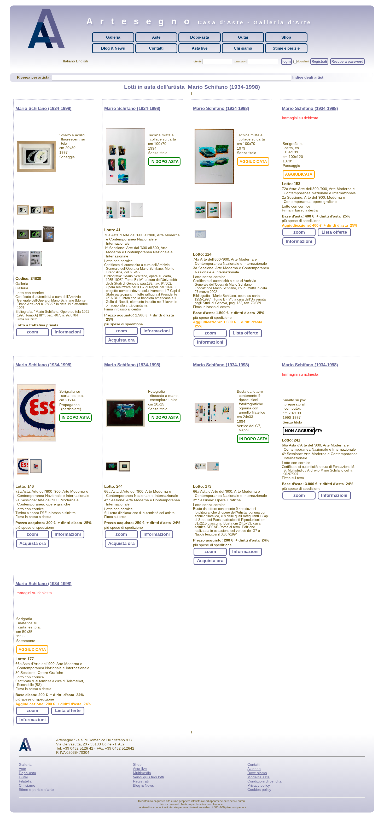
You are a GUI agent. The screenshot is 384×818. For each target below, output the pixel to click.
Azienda (254, 769)
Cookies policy (259, 789)
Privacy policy (258, 785)
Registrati (319, 61)
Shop (286, 37)
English (82, 61)
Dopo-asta (199, 37)
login (286, 61)
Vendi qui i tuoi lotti (148, 777)
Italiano (69, 61)
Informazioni (68, 331)
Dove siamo (257, 773)
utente (197, 61)
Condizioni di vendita (264, 781)
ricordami (303, 61)
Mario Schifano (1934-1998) (43, 108)
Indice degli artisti (308, 77)
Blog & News (113, 48)
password (241, 61)
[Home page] (47, 28)
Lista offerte (245, 333)
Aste (156, 37)
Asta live (199, 48)
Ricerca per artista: (34, 77)
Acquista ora (121, 340)
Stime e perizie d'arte (36, 789)
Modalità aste (258, 777)
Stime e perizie (286, 48)
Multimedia (142, 773)
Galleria (113, 37)
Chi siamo (243, 48)
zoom (32, 331)
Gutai (243, 37)
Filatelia (25, 781)
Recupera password (347, 61)
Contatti (156, 48)
